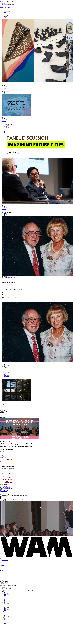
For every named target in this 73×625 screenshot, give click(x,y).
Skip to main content (3, 0)
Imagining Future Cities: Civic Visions (8, 205)
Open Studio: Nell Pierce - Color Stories (8, 117)
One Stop (3, 3)
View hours (4, 88)
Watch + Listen (6, 130)
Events (5, 92)
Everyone (5, 215)
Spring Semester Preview (4, 490)
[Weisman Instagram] (0, 565)
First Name (2, 496)
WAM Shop (6, 18)
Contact (5, 374)
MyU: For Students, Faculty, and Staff (8, 4)
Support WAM (6, 365)
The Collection (6, 127)
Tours (5, 17)
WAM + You (4, 212)
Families (5, 16)
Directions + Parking (7, 594)
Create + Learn (6, 129)
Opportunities (6, 376)
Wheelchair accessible (3, 452)
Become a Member (5, 292)
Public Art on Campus (7, 128)
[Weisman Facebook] (1, 565)
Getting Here (2, 454)
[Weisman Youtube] (2, 565)
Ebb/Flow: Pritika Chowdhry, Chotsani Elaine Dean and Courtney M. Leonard (14, 84)
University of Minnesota (10, 590)
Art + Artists (4, 124)
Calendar (3, 91)
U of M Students (7, 213)
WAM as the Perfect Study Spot (5, 487)
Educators (5, 214)
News (5, 622)
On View (5, 93)
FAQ (5, 14)
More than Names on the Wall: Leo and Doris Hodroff (10, 277)
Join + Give (4, 284)
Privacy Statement (41, 590)
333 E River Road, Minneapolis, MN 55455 (7, 568)
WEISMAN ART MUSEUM (5, 7)
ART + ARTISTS (7, 125)
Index (5, 132)
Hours (5, 12)
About (3, 372)
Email (1, 498)
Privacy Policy (13, 499)
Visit (3, 11)
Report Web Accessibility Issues (48, 590)
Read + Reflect (6, 131)
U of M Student (4, 499)
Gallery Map (6, 593)
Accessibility (6, 15)
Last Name (2, 497)
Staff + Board (6, 375)
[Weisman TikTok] (3, 565)
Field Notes (6, 378)
